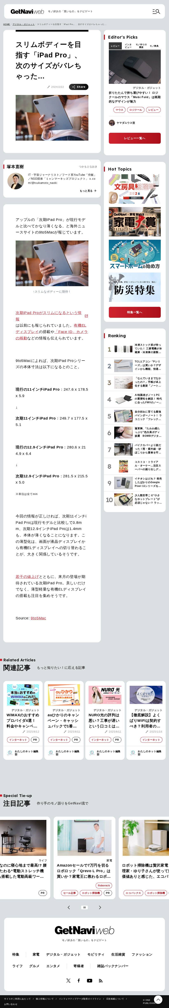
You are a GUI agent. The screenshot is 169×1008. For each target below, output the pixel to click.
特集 (15, 954)
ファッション (142, 954)
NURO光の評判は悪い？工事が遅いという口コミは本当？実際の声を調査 (104, 721)
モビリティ (96, 954)
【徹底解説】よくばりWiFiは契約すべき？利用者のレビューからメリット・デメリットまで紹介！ (145, 721)
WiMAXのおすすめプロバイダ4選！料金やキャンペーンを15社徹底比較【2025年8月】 (23, 721)
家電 (109, 860)
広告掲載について (115, 999)
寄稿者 (79, 966)
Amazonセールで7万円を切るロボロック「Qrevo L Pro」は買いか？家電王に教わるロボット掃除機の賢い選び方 (84, 871)
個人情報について (45, 999)
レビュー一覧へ (135, 138)
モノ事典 (154, 46)
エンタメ (53, 966)
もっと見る (88, 191)
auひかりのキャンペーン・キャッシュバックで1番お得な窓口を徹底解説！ (63, 721)
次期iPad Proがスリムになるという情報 (49, 316)
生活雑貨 (118, 954)
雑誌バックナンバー (112, 966)
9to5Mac (38, 618)
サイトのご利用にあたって (17, 999)
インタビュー (128, 46)
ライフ (43, 860)
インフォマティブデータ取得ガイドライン (80, 999)
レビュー (115, 46)
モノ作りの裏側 (141, 46)
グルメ (34, 966)
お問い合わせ (11, 1004)
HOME (6, 24)
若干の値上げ (27, 577)
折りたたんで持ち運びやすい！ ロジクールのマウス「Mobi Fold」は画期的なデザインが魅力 (135, 97)
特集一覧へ (134, 312)
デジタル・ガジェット (24, 24)
